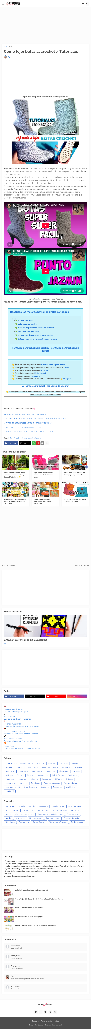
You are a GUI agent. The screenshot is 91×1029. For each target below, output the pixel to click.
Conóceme (39, 1025)
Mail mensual (40, 373)
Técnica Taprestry (39, 822)
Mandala (72, 775)
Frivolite (8, 818)
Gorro (30, 775)
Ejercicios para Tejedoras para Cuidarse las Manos (35, 925)
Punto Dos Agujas (52, 783)
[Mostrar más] (47, 443)
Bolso (75, 763)
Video (42, 438)
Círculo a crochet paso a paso (16, 712)
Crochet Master (43, 810)
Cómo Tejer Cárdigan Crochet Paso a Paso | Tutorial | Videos (39, 899)
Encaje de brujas (73, 814)
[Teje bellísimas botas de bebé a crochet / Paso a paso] (45, 462)
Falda (9, 775)
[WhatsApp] (34, 443)
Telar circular (10, 822)
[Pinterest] (38, 443)
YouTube (44, 370)
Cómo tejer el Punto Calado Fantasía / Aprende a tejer (28, 432)
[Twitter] (41, 1012)
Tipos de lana (24, 822)
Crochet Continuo (12, 810)
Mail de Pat (58, 775)
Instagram (35, 376)
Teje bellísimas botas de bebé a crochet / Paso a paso (43, 475)
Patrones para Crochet (13, 709)
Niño (69, 779)
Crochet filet (75, 810)
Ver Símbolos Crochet (33, 386)
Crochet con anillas (60, 810)
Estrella (76, 771)
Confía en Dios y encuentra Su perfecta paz (21, 726)
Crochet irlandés (12, 814)
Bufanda (20, 767)
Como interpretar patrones (38, 806)
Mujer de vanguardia (12, 724)
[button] (3, 4)
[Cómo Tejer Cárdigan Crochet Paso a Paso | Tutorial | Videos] (9, 901)
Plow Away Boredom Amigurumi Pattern (20, 741)
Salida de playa (31, 787)
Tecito (66, 368)
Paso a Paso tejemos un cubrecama (29, 908)
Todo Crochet (9, 716)
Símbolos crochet (35, 818)
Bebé (40, 763)
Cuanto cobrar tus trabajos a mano (50, 814)
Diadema (63, 771)
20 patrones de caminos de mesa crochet (35, 335)
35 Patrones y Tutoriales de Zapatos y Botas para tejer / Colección (15, 501)
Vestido (70, 787)
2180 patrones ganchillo (28, 331)
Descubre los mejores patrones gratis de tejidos (39, 311)
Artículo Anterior (9, 565)
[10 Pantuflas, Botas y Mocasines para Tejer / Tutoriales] (45, 489)
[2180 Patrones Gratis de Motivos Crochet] (9, 892)
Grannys (43, 775)
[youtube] (45, 1012)
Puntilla (35, 783)
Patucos (10, 783)
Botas (11, 47)
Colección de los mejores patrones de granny (37, 339)
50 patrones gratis (25, 320)
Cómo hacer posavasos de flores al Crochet (22, 749)
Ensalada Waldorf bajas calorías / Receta (21, 734)
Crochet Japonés (28, 810)
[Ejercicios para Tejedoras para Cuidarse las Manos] (9, 927)
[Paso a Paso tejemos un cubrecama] (9, 910)
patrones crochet (27, 438)
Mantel (10, 779)
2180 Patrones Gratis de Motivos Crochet (31, 890)
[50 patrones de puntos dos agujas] (9, 919)
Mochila (22, 779)
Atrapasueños (26, 763)
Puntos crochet (70, 783)
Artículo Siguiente (81, 565)
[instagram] (55, 1012)
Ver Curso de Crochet (57, 386)
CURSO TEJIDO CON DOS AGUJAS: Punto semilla (23, 427)
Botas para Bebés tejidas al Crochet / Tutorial (75, 500)
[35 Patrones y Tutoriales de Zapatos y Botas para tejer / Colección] (15, 489)
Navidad (46, 779)
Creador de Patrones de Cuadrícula (25, 639)
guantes (10, 791)
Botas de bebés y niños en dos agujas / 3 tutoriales (74, 474)
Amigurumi (11, 763)
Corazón (23, 771)
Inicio (6, 47)
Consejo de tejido (58, 806)
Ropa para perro (13, 787)
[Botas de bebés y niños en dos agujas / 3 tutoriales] (75, 462)
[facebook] (36, 1012)
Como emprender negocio (15, 806)
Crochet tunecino (27, 814)
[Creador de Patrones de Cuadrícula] (45, 626)
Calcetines (33, 767)
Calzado (17, 438)
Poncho (23, 783)
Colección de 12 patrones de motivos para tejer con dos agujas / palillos (36, 419)
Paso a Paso (9, 746)
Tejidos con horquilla (71, 818)
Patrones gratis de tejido (50, 1021)
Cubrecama (37, 771)
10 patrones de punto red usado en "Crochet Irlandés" (28, 423)
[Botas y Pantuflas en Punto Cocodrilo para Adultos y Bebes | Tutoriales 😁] (15, 462)
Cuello (51, 771)
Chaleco (10, 771)
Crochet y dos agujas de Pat (53, 365)
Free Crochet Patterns (13, 739)
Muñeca (34, 779)
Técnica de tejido (77, 822)
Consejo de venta (74, 806)
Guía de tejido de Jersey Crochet (17, 719)
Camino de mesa (50, 767)
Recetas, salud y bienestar (14, 731)
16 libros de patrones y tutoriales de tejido (36, 328)
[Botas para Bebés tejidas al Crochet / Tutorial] (75, 489)
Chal (78, 767)
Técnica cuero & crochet (58, 822)
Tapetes (57, 787)
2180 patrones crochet (27, 324)
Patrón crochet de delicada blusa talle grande (25, 414)
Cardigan (66, 767)
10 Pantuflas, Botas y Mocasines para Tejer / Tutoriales (43, 501)
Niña (58, 779)
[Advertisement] (45, 25)
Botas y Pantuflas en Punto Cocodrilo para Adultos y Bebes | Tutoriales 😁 (14, 475)
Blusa (52, 763)
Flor (20, 775)
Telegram (67, 379)
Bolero (64, 763)
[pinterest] (50, 1012)
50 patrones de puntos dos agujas (29, 917)
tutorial (36, 438)
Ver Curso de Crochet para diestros (30, 348)
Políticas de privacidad (53, 1025)
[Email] (42, 443)
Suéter (45, 787)
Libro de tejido (20, 818)
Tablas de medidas (53, 818)
